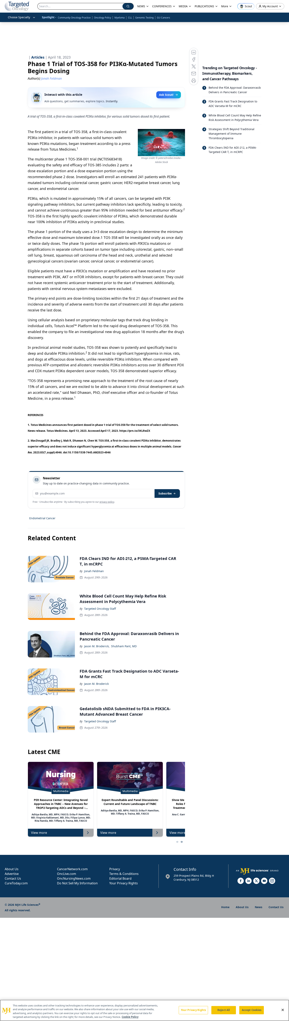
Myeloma (119, 17)
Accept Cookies (251, 1010)
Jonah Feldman (94, 571)
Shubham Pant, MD (124, 646)
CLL (130, 17)
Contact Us (13, 878)
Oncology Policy (102, 17)
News (258, 907)
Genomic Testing (144, 17)
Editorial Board (120, 878)
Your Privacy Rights (123, 883)
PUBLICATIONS (204, 6)
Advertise (12, 874)
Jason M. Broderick (96, 684)
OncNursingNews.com (74, 878)
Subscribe (165, 493)
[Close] (282, 1009)
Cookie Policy (130, 1017)
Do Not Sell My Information (77, 883)
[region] (144, 1010)
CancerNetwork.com (72, 869)
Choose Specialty (19, 17)
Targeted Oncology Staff (100, 608)
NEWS (141, 6)
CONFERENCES (162, 6)
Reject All (223, 1010)
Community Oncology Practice (74, 17)
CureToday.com (16, 883)
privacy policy (106, 502)
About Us (11, 869)
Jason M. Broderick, (97, 646)
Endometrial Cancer (42, 518)
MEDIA (183, 6)
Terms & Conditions (124, 874)
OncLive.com (66, 874)
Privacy (114, 869)
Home (225, 907)
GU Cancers (163, 17)
